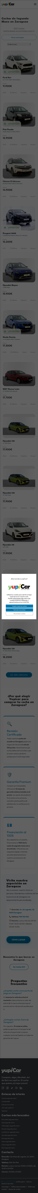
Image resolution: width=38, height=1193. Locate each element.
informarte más (18, 598)
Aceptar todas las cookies (19, 606)
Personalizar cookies (19, 613)
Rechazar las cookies (19, 610)
